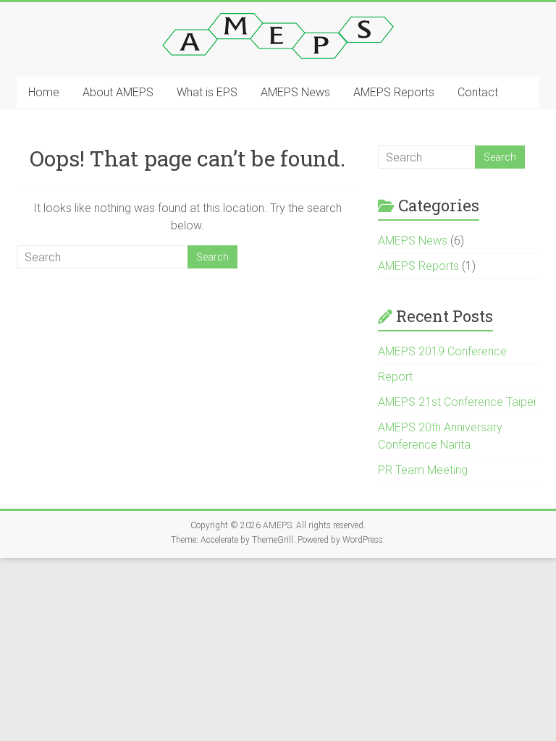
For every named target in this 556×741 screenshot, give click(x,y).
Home (43, 92)
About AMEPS (118, 92)
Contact (478, 92)
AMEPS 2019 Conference (442, 351)
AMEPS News (295, 92)
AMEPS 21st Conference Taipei (457, 402)
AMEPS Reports (393, 92)
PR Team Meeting (423, 470)
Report (395, 377)
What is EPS (207, 92)
